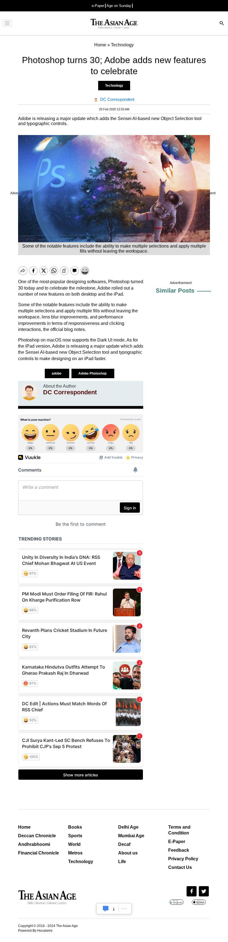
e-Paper (98, 6)
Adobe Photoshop (92, 373)
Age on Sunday (118, 6)
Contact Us (180, 867)
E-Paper (176, 841)
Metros (75, 853)
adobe (57, 373)
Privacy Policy (183, 858)
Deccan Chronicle (37, 835)
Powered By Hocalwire (35, 931)
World (74, 844)
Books (75, 827)
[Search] (222, 23)
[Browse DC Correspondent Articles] (29, 392)
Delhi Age (128, 827)
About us (128, 853)
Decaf (124, 844)
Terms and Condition (179, 830)
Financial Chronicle (38, 853)
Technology (114, 86)
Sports (75, 835)
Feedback (178, 850)
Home (24, 827)
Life (122, 861)
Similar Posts (175, 290)
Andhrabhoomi (34, 844)
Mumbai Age (131, 835)
